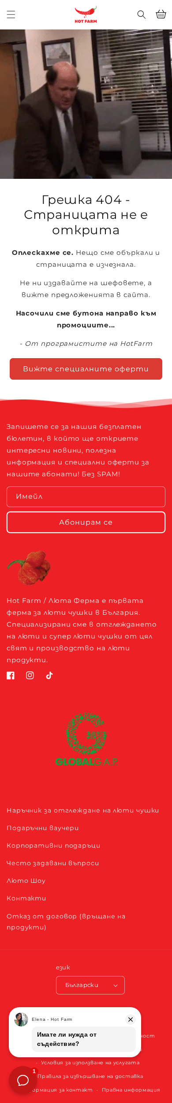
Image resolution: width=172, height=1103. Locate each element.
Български (82, 984)
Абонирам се (86, 522)
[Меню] (11, 14)
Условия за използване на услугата (90, 1062)
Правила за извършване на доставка (90, 1076)
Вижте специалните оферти (86, 369)
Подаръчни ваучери (43, 828)
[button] (141, 14)
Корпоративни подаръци (54, 845)
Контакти (26, 898)
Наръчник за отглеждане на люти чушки (83, 810)
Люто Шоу (26, 881)
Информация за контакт (56, 1090)
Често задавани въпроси (53, 863)
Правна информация (131, 1090)
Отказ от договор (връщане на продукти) (66, 921)
